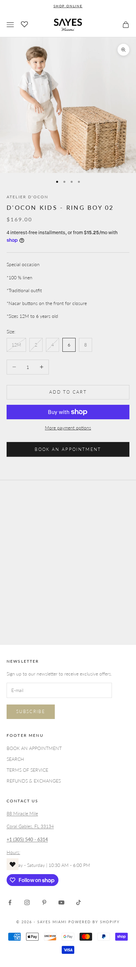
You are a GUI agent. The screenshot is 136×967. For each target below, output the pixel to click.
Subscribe (30, 711)
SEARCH (15, 759)
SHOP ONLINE (68, 6)
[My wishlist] (24, 24)
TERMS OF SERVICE (27, 770)
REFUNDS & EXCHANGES (34, 781)
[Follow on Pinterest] (44, 902)
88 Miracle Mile (22, 813)
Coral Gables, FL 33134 (30, 826)
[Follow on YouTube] (61, 902)
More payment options (68, 427)
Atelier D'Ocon (27, 196)
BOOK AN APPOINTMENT (68, 449)
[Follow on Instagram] (27, 902)
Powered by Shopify (94, 922)
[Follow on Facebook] (10, 902)
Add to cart (68, 392)
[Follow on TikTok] (78, 902)
